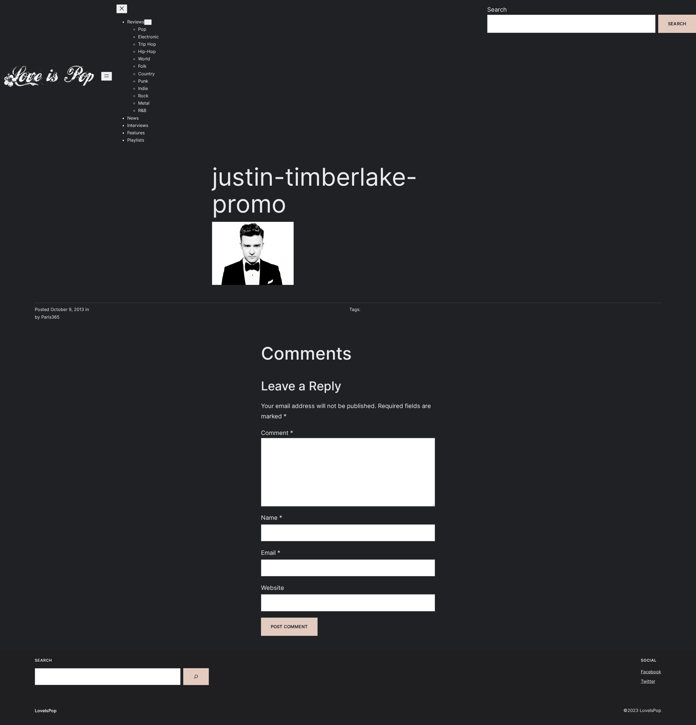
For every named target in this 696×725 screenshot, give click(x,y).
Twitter (648, 681)
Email (270, 552)
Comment (277, 432)
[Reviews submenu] (148, 22)
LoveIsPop (46, 710)
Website (272, 587)
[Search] (196, 676)
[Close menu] (121, 8)
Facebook (651, 671)
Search (497, 9)
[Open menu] (106, 76)
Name (271, 517)
